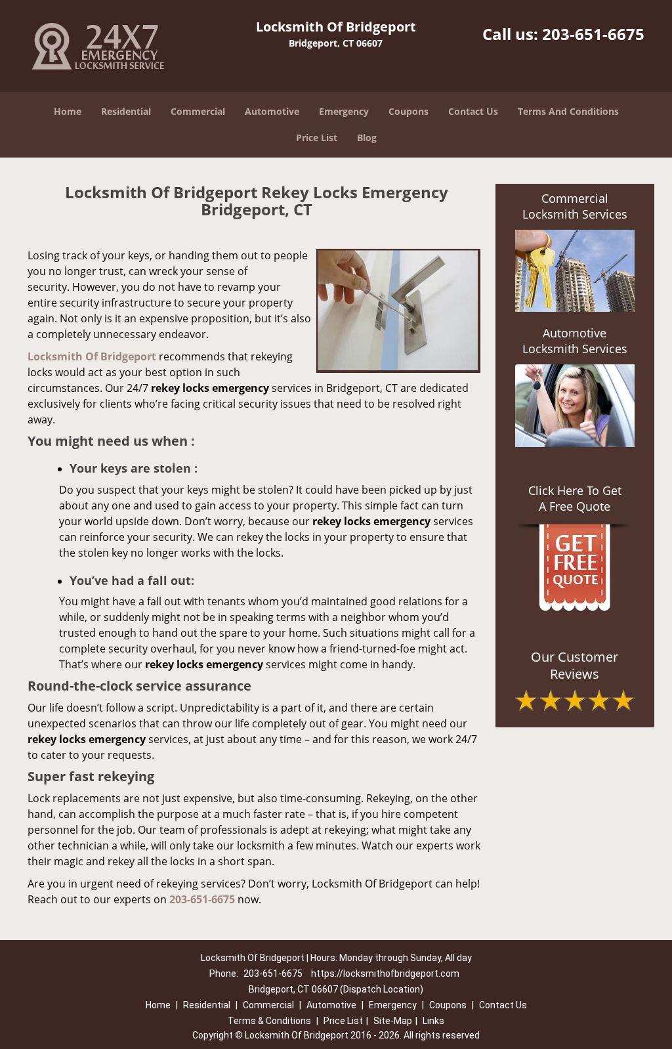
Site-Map (392, 1021)
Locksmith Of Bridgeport (92, 356)
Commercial (198, 111)
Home (67, 111)
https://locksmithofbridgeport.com (385, 973)
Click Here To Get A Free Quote (574, 498)
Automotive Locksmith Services (574, 340)
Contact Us (473, 111)
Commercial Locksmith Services (574, 206)
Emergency (344, 111)
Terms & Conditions (269, 1021)
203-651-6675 (593, 34)
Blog (367, 137)
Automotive (272, 111)
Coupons (408, 111)
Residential (126, 111)
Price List (316, 137)
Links (433, 1021)
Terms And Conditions (568, 111)
